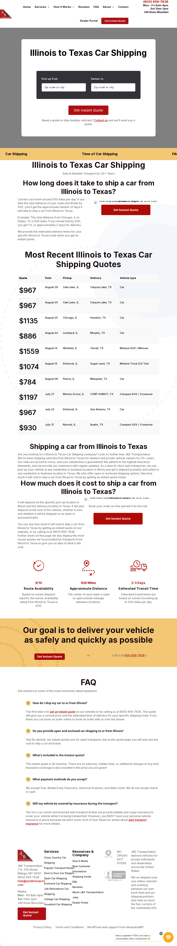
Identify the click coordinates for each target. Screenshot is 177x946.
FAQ (96, 6)
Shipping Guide (81, 876)
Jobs (75, 897)
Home (27, 6)
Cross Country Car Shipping (55, 860)
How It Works (62, 6)
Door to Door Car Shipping (60, 873)
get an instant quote (62, 711)
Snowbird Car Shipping (58, 904)
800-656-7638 (135, 655)
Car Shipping (16, 154)
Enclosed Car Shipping (57, 883)
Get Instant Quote (115, 20)
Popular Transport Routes (59, 867)
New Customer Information (81, 869)
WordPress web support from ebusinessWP (115, 927)
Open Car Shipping (55, 878)
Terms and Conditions (69, 927)
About (107, 6)
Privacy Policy (42, 927)
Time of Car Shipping (100, 154)
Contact (123, 6)
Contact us (101, 120)
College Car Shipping (57, 899)
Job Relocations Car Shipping (56, 891)
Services (40, 6)
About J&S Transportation (88, 892)
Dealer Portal (88, 20)
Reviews (84, 6)
